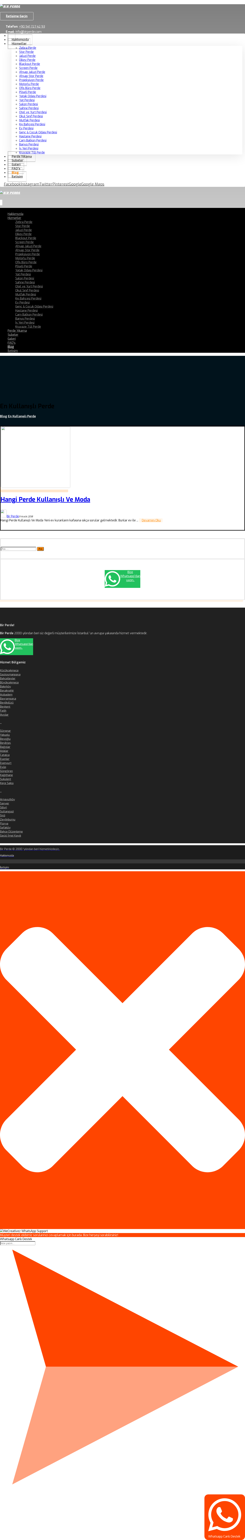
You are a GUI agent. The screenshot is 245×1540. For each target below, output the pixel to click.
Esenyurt (5, 763)
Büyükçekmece (9, 682)
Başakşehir (7, 690)
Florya (4, 823)
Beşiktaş (5, 743)
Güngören (6, 771)
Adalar (4, 751)
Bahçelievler (8, 678)
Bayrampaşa (8, 699)
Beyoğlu (5, 739)
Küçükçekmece (9, 670)
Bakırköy (5, 686)
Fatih (3, 711)
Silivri (3, 807)
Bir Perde (13, 516)
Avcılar (4, 715)
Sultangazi (7, 811)
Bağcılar (5, 747)
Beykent (5, 707)
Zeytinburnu (7, 819)
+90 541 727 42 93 (32, 27)
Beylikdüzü (7, 703)
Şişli (2, 815)
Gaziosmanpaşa (10, 674)
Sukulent (5, 779)
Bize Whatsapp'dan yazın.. (130, 576)
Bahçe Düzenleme (11, 832)
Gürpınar (5, 731)
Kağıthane (6, 775)
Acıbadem (6, 695)
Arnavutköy (7, 799)
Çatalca (5, 755)
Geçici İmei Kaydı (10, 836)
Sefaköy (5, 827)
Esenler (5, 759)
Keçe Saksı (7, 783)
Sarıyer (4, 803)
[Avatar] (4, 516)
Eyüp (3, 767)
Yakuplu (5, 735)
